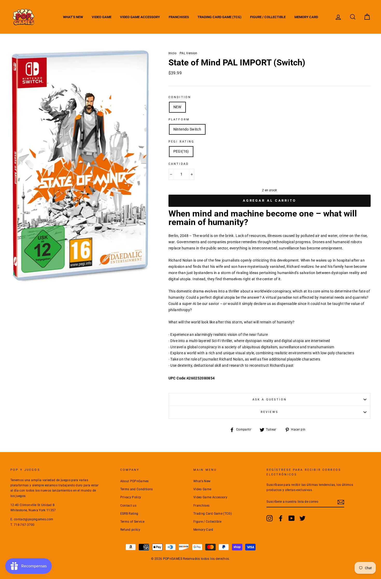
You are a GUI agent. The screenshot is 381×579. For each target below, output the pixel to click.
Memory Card (306, 17)
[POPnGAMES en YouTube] (291, 518)
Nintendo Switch (187, 129)
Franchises (179, 17)
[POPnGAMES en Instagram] (269, 518)
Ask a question (269, 399)
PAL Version (188, 53)
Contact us (128, 505)
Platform (179, 119)
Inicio (172, 53)
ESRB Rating (129, 513)
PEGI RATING (181, 141)
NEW (177, 107)
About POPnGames (134, 481)
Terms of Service (132, 521)
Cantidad (178, 164)
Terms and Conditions (136, 489)
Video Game (101, 17)
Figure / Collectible (268, 17)
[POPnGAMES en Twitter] (302, 518)
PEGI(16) (181, 151)
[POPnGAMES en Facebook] (281, 518)
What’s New (73, 17)
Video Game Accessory (140, 17)
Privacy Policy (130, 497)
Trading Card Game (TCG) (219, 17)
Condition (179, 97)
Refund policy (130, 530)
